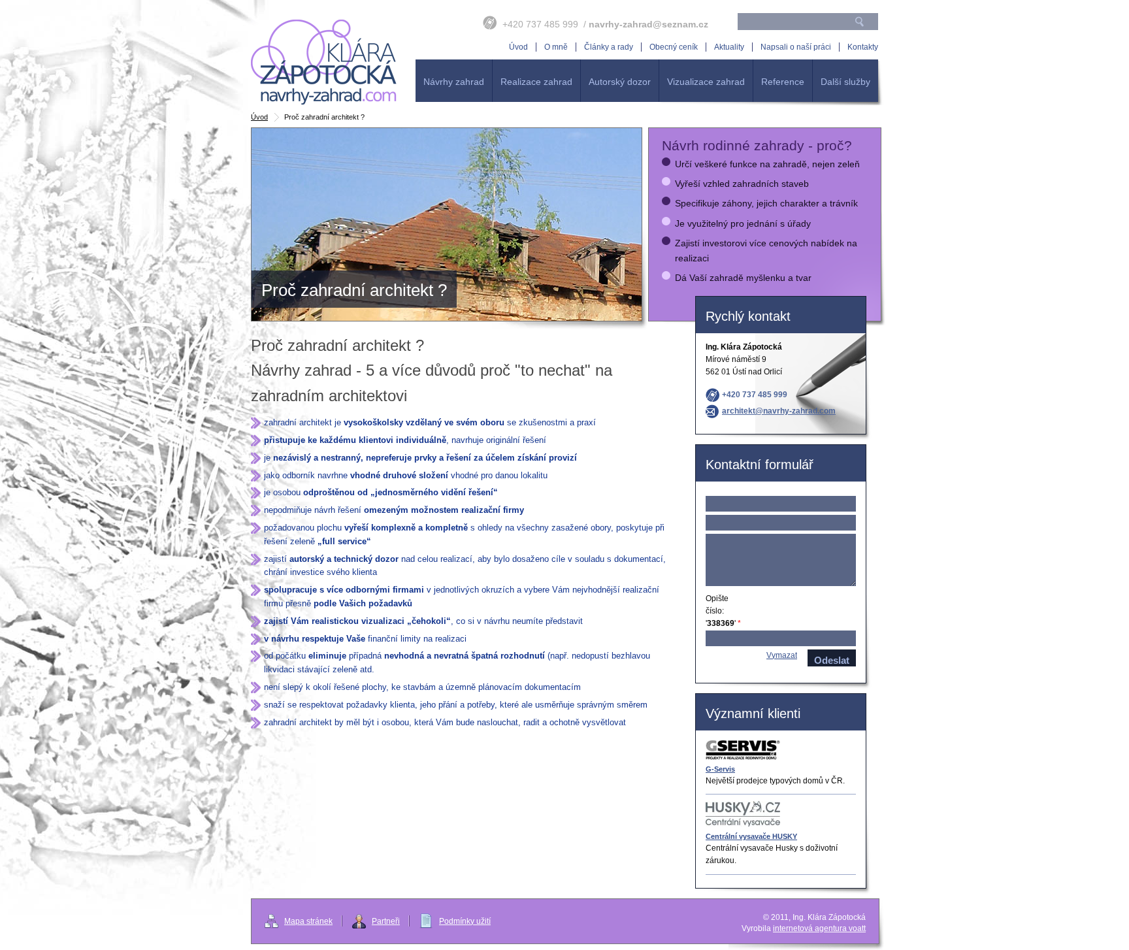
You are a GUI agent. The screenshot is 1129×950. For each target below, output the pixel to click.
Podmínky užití (465, 921)
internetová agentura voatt (819, 928)
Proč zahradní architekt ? (324, 62)
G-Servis (720, 769)
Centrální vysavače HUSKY (751, 836)
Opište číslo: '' (723, 611)
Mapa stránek (308, 921)
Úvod (259, 117)
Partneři (386, 921)
